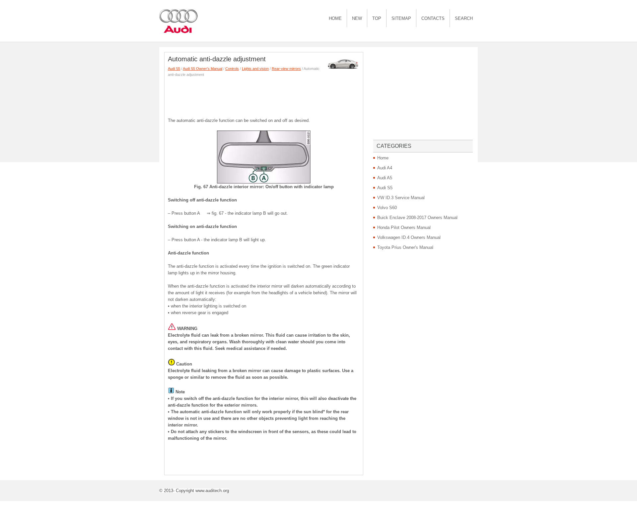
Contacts (433, 18)
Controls (232, 69)
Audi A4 (384, 167)
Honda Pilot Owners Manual (404, 227)
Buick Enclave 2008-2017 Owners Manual (417, 217)
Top (376, 18)
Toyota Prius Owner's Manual (405, 247)
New (357, 18)
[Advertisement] (288, 96)
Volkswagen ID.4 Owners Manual (409, 237)
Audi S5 (174, 69)
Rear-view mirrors (286, 69)
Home (335, 18)
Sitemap (401, 18)
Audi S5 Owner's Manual (202, 69)
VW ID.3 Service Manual (401, 197)
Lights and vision (255, 69)
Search (464, 18)
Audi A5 (384, 177)
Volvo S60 (387, 207)
